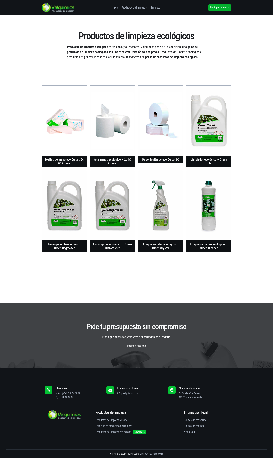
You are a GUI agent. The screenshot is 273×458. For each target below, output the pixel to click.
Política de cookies (194, 425)
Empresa (155, 7)
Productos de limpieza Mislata (111, 420)
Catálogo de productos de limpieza (113, 425)
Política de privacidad (195, 420)
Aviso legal (189, 431)
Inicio (115, 7)
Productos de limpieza (133, 7)
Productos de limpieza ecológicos (113, 431)
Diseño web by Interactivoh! (151, 453)
